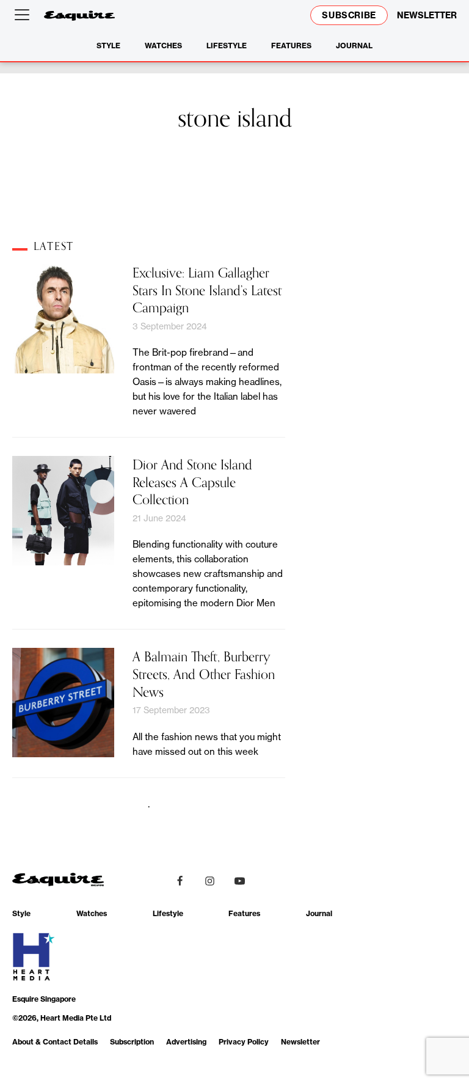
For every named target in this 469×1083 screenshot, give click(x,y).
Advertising (186, 1041)
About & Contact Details (55, 1041)
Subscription (132, 1041)
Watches (163, 45)
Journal (354, 45)
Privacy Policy (244, 1041)
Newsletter (300, 1041)
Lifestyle (226, 45)
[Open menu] (24, 15)
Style (108, 45)
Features (291, 45)
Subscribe (349, 15)
